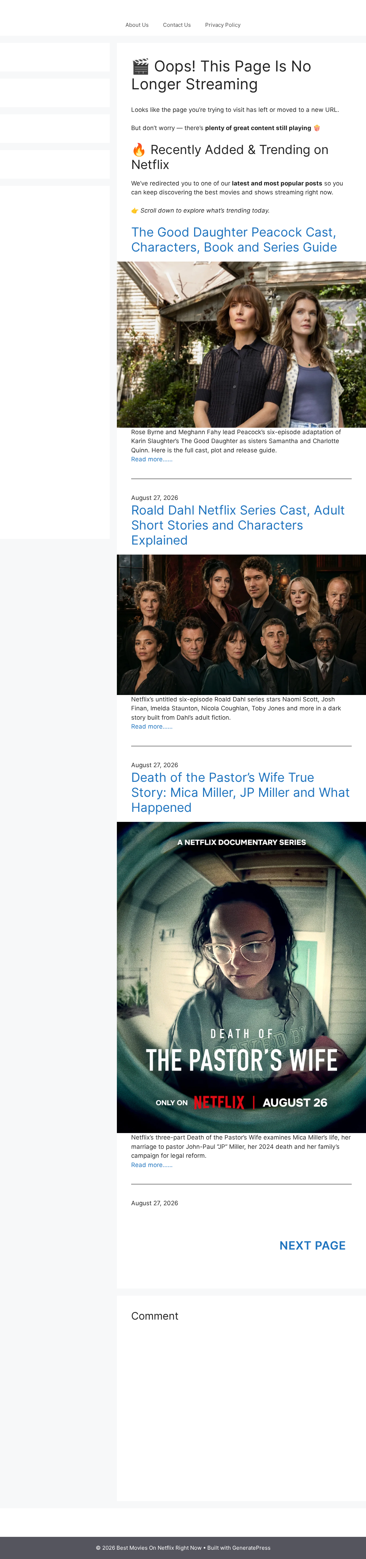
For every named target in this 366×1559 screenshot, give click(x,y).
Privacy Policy (223, 24)
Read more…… (152, 459)
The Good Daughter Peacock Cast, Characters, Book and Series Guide (234, 239)
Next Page (313, 1245)
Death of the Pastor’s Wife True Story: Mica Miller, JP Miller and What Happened (240, 792)
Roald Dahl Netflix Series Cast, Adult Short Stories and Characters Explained (238, 524)
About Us (137, 24)
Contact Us (177, 24)
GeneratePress (251, 1547)
